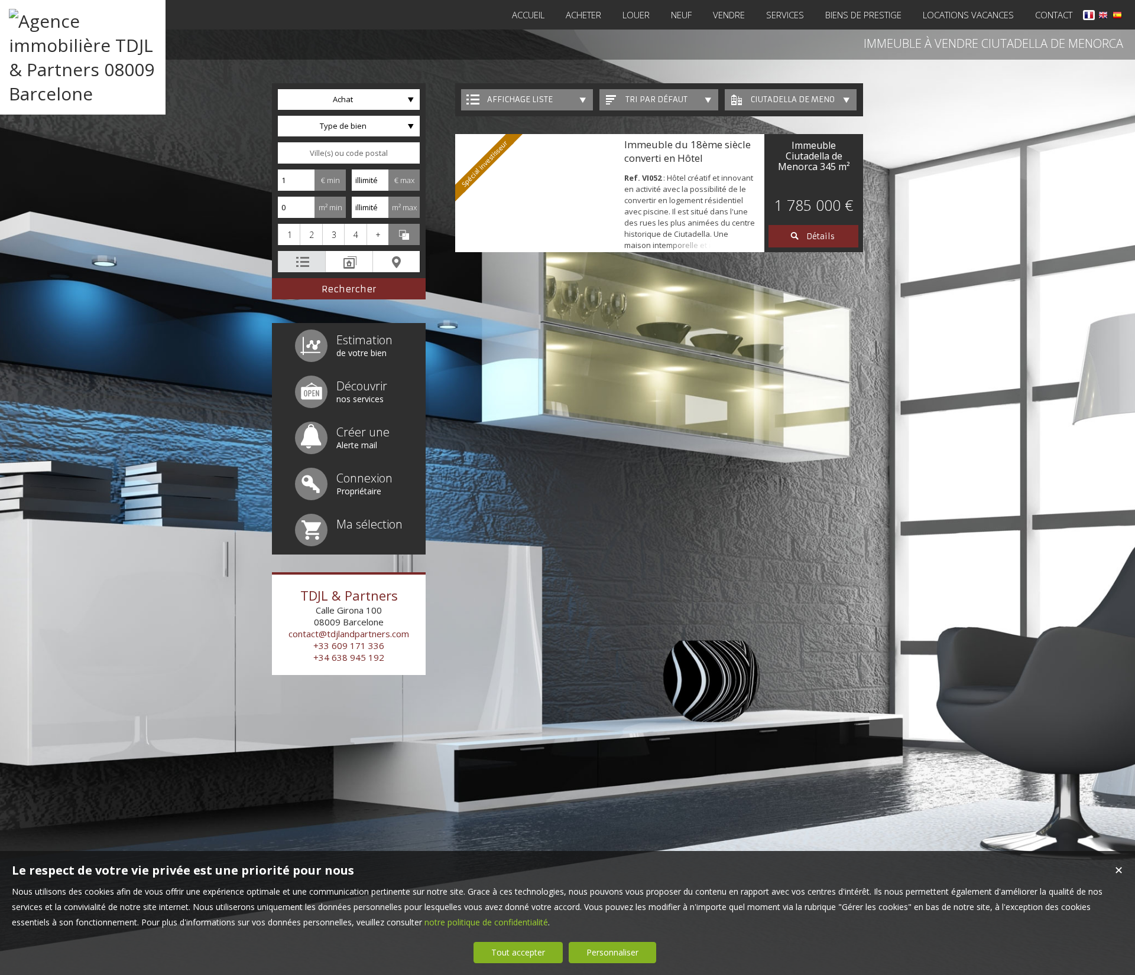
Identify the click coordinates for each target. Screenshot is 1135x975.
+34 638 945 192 (348, 657)
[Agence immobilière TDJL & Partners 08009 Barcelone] (83, 93)
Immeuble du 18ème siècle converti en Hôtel (687, 151)
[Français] (1089, 16)
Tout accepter (518, 952)
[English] (1103, 16)
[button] (289, 234)
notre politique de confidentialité (486, 922)
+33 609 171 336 (348, 645)
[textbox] (349, 153)
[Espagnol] (1117, 16)
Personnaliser (612, 952)
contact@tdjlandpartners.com (348, 634)
